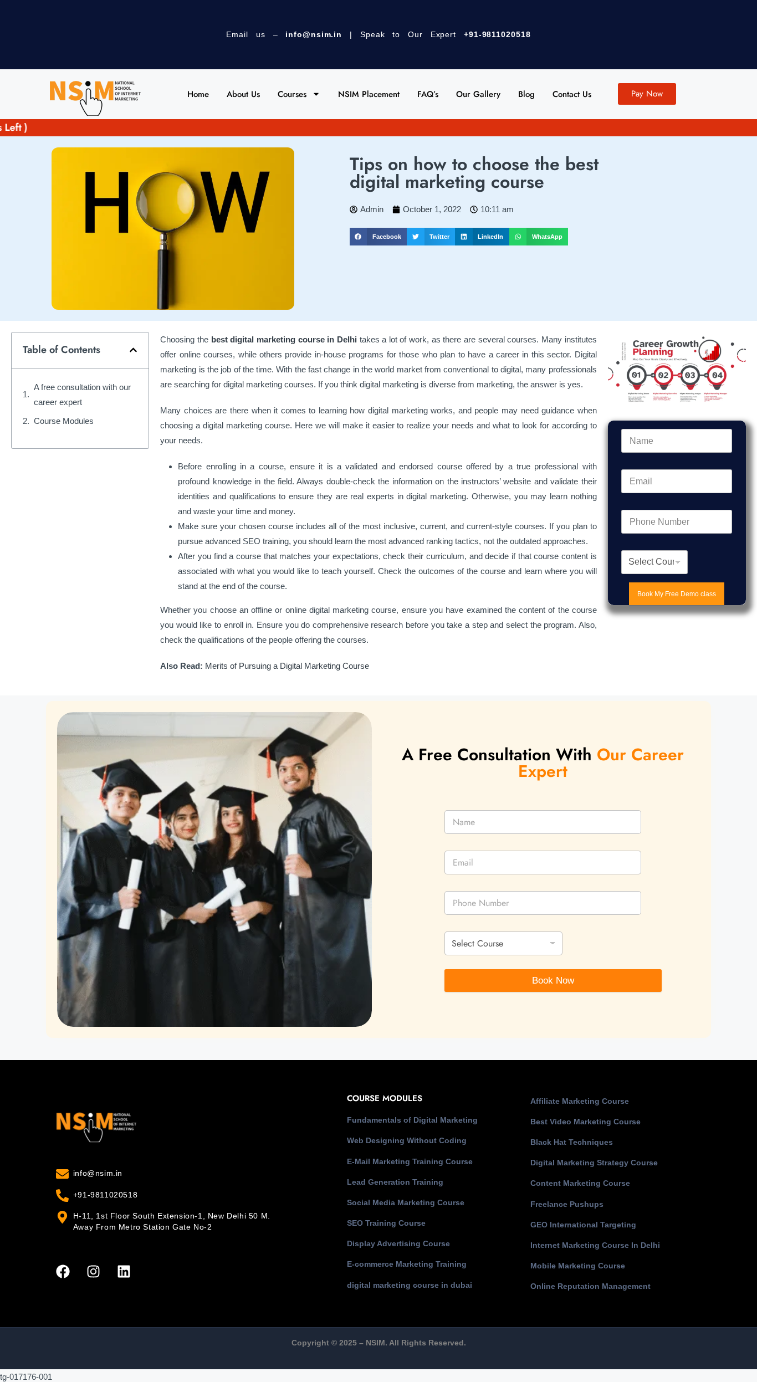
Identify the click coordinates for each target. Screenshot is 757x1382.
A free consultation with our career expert (82, 394)
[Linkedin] (123, 1272)
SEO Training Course (386, 1223)
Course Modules (64, 421)
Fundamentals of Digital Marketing (412, 1119)
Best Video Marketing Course (585, 1121)
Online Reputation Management (590, 1286)
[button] (378, 236)
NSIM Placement (369, 94)
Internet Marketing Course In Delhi (595, 1245)
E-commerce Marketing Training (407, 1264)
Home (198, 94)
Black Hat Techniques (571, 1142)
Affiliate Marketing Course (579, 1101)
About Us (243, 94)
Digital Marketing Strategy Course (594, 1162)
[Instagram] (93, 1272)
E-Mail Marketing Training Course (410, 1161)
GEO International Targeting (583, 1224)
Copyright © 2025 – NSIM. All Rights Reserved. (378, 1342)
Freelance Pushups (566, 1204)
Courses (292, 94)
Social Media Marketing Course (405, 1202)
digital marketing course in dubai (409, 1285)
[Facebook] (62, 1272)
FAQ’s (427, 94)
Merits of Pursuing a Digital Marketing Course (287, 665)
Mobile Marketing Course (577, 1265)
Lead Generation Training (395, 1182)
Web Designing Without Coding (407, 1140)
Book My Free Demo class (676, 594)
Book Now (553, 980)
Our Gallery (478, 94)
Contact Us (572, 94)
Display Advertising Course (398, 1243)
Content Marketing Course (580, 1183)
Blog (526, 94)
